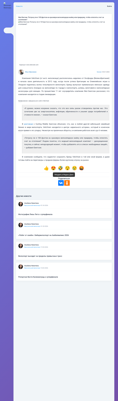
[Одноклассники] (67, 183)
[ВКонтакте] (61, 183)
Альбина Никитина (31, 203)
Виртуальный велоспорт (32, 205)
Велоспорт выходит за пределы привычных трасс (40, 256)
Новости (19, 6)
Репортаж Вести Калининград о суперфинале (38, 277)
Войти (109, 6)
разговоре (28, 124)
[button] (46, 168)
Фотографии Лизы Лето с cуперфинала (35, 214)
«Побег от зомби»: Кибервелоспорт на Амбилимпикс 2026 (43, 235)
